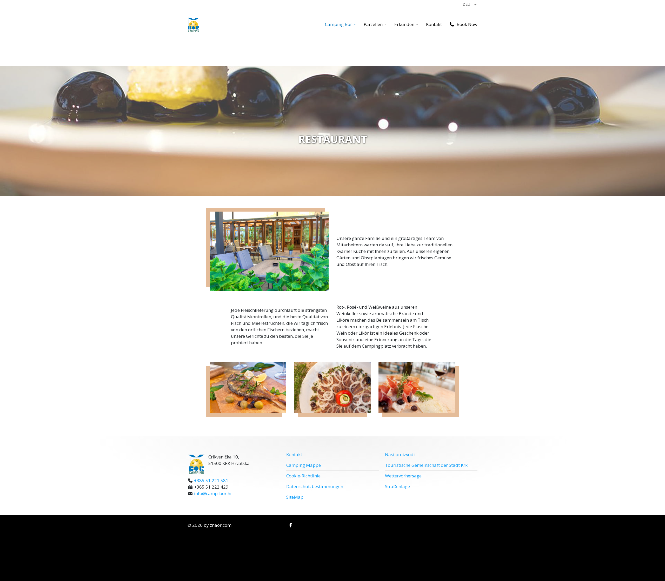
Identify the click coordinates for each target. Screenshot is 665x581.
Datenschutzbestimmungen (314, 486)
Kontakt (434, 24)
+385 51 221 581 (211, 480)
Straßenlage (397, 486)
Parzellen (373, 24)
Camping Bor (338, 24)
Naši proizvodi (400, 454)
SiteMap (294, 497)
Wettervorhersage (403, 476)
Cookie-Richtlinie (303, 476)
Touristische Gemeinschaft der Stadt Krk (426, 465)
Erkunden (404, 24)
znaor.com (220, 525)
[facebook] (291, 525)
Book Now (466, 24)
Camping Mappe (303, 465)
